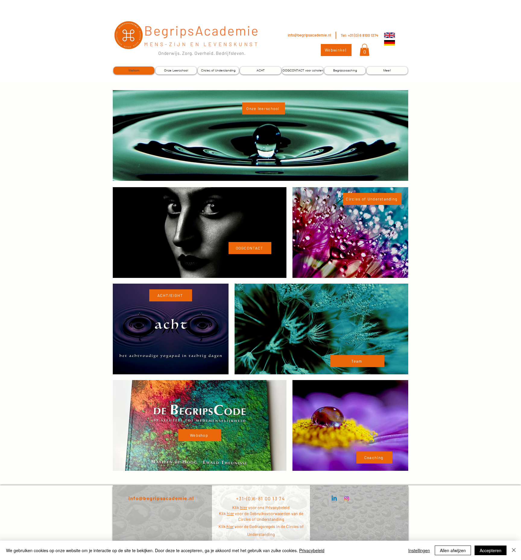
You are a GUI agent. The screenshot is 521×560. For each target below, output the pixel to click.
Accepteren (490, 550)
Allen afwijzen (453, 550)
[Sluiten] (513, 550)
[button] (364, 50)
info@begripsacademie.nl (309, 35)
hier (243, 507)
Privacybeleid (311, 550)
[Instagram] (346, 499)
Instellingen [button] (419, 550)
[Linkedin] (334, 499)
